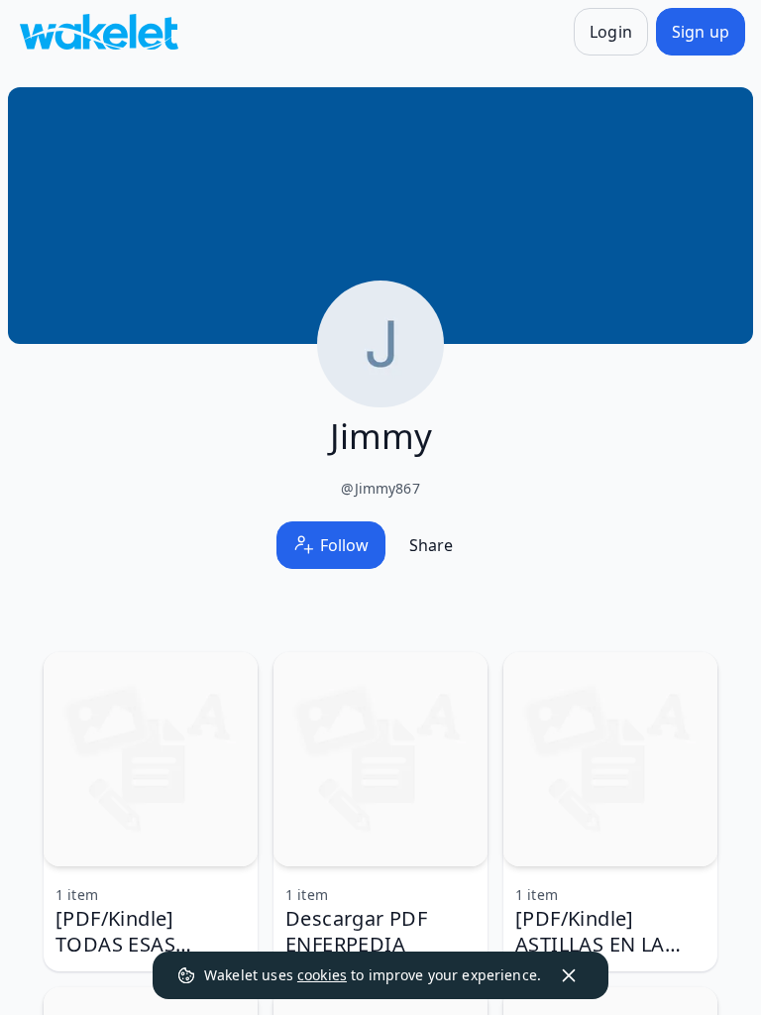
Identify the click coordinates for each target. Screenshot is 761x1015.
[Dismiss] (569, 975)
